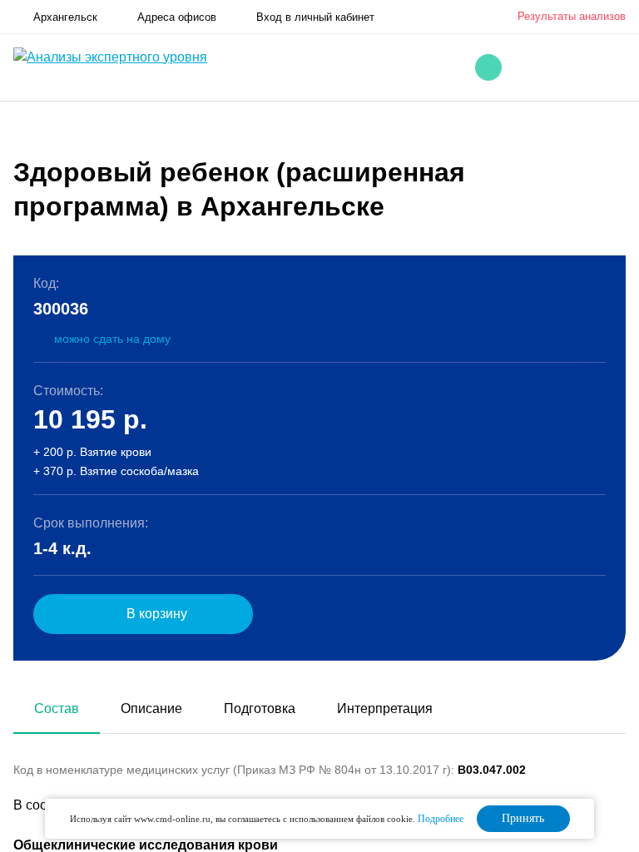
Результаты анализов (572, 16)
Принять (523, 818)
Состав (56, 708)
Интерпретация (385, 708)
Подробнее (440, 819)
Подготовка (259, 708)
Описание (151, 708)
